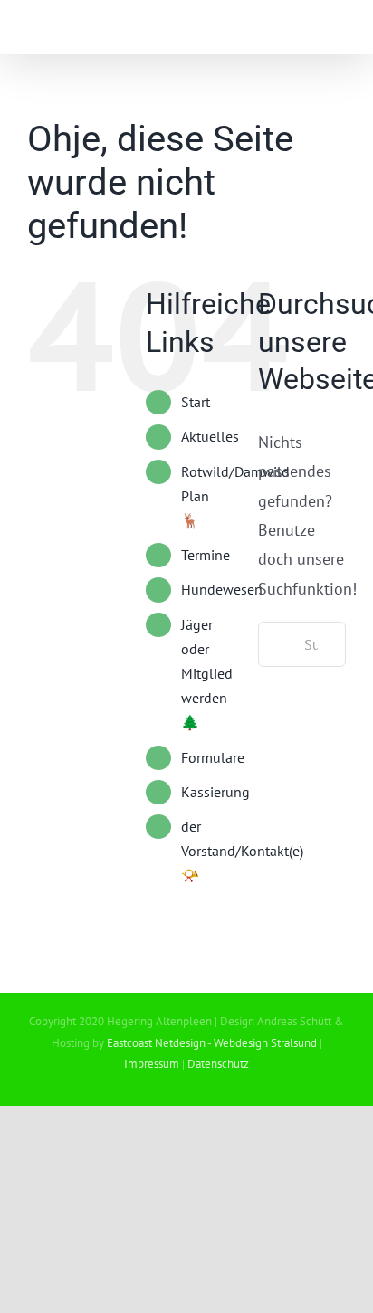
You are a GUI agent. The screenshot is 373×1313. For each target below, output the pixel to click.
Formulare (212, 757)
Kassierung (215, 792)
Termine (205, 555)
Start (195, 402)
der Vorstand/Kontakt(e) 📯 (242, 850)
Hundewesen (222, 589)
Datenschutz (218, 1063)
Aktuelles (210, 436)
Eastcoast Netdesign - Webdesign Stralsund (212, 1043)
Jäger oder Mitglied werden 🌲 (207, 673)
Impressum (151, 1063)
